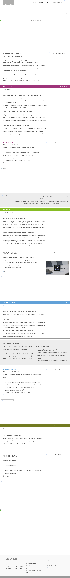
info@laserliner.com (10, 571)
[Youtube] (42, 559)
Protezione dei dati (52, 565)
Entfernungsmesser (30, 568)
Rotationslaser (29, 565)
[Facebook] (28, 559)
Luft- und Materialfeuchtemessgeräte (33, 570)
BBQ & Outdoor (29, 572)
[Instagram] (33, 559)
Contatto (49, 560)
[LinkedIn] (37, 559)
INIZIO (48, 558)
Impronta (49, 563)
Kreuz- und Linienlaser (30, 567)
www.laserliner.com (18, 571)
